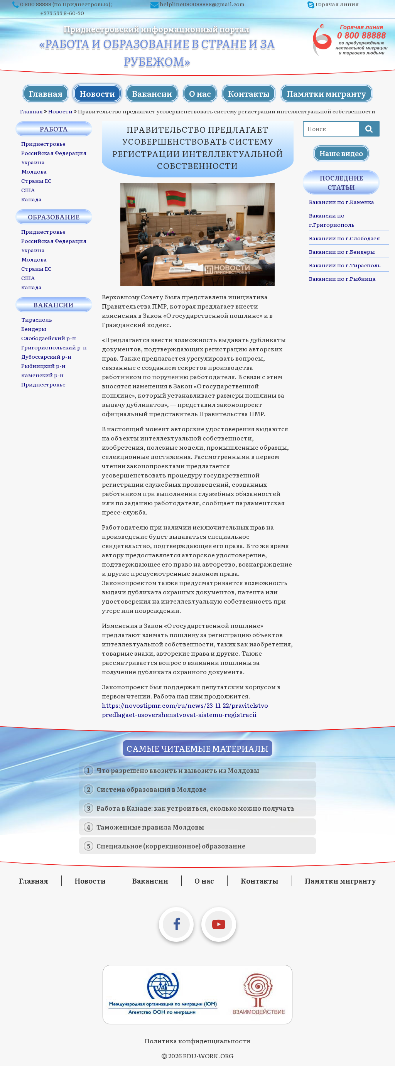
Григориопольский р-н (54, 347)
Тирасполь (36, 319)
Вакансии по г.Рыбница (342, 278)
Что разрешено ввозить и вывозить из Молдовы (177, 770)
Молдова (34, 171)
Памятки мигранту (326, 93)
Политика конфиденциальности (197, 1040)
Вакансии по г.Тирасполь (345, 265)
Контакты (249, 93)
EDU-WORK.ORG (208, 1055)
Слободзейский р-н (48, 338)
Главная (45, 93)
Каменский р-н (42, 375)
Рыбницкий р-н (43, 365)
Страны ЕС (36, 180)
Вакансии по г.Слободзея (344, 238)
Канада (31, 199)
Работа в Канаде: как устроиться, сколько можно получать (195, 808)
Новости (97, 93)
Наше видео (341, 153)
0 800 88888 (35, 4)
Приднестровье (43, 143)
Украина (33, 162)
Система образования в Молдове (151, 789)
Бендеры (33, 328)
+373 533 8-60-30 (62, 13)
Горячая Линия (337, 4)
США (28, 190)
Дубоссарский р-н (46, 356)
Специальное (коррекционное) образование (170, 845)
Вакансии (152, 93)
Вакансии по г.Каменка (341, 202)
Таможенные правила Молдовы (150, 827)
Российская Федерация (53, 153)
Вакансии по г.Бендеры (342, 251)
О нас (200, 93)
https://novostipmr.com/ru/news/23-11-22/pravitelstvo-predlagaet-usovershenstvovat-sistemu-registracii (186, 709)
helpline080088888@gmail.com (202, 4)
